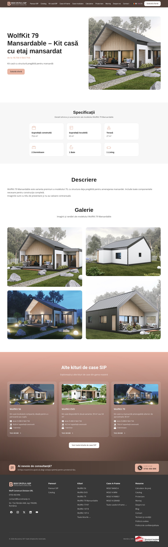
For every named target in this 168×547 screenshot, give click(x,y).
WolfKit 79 (81, 496)
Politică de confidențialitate (147, 525)
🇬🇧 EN (140, 4)
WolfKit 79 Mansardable (87, 500)
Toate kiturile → (84, 517)
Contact (126, 4)
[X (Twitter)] (24, 512)
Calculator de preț (143, 488)
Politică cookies (142, 521)
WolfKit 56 (81, 488)
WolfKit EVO (82, 492)
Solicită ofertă (152, 4)
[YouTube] (37, 512)
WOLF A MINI (111, 492)
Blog (137, 509)
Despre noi (117, 4)
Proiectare (99, 4)
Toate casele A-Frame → (116, 505)
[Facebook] (11, 512)
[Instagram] (17, 512)
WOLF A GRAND (113, 500)
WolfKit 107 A (83, 513)
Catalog (43, 4)
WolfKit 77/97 (83, 505)
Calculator (89, 4)
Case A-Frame (65, 4)
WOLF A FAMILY (112, 496)
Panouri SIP (34, 4)
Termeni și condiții (143, 517)
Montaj (108, 4)
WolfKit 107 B (83, 509)
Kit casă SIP (53, 4)
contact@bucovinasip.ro (19, 499)
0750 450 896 (14, 495)
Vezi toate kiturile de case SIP (84, 445)
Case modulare (77, 4)
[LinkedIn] (30, 512)
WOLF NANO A (112, 488)
